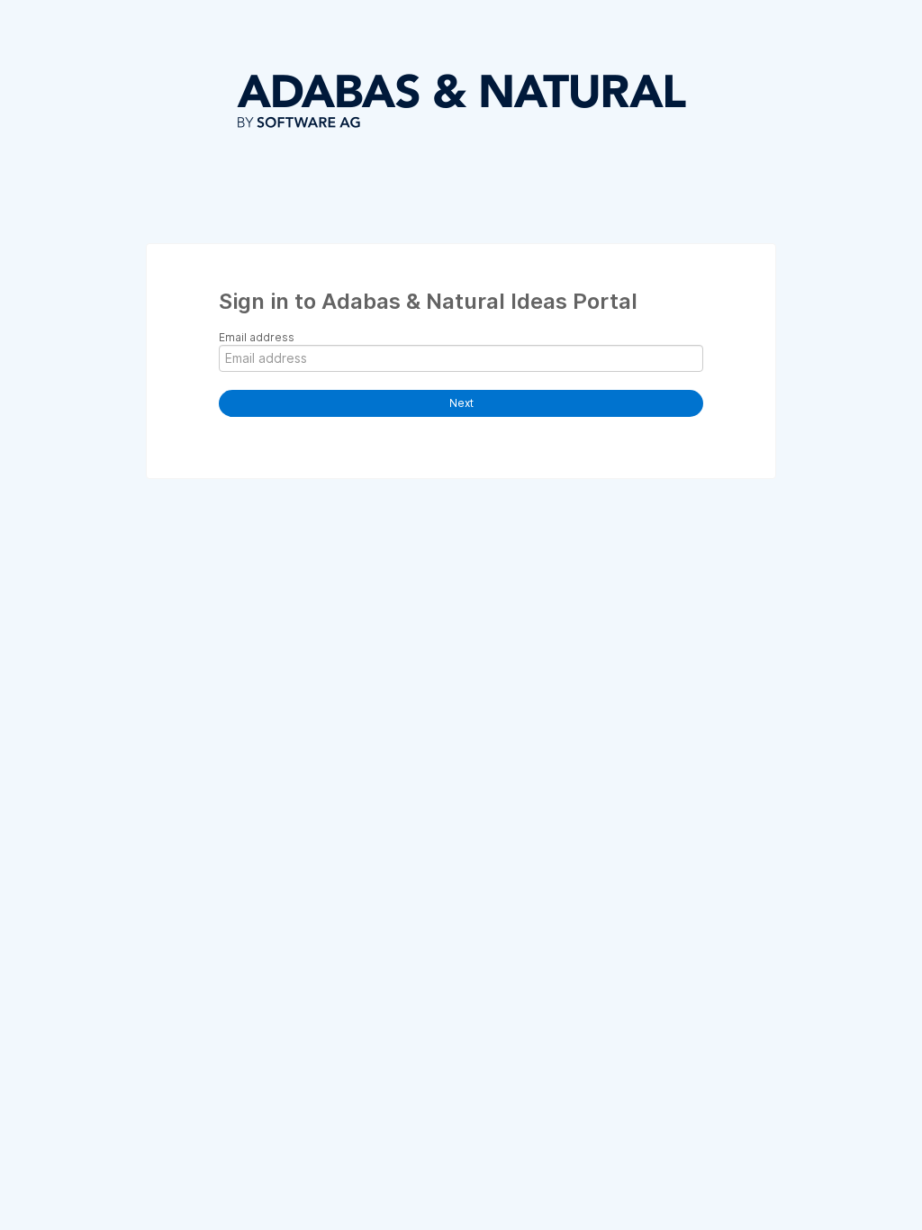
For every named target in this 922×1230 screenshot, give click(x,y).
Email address (256, 337)
